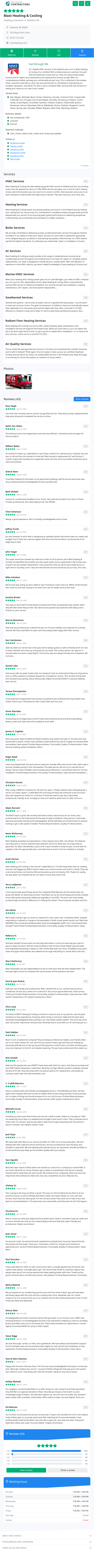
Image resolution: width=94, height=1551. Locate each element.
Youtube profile (17, 156)
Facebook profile (17, 143)
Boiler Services (15, 227)
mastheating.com (18, 42)
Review (35, 55)
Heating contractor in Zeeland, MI (21, 20)
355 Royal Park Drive (20, 32)
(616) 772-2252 (17, 37)
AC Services (13, 251)
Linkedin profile (17, 149)
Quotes (82, 55)
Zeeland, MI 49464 (19, 27)
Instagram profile (17, 152)
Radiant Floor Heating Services (26, 320)
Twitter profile (16, 146)
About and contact (12, 1536)
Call (59, 55)
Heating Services (16, 204)
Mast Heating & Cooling (23, 15)
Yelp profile (15, 159)
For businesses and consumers (17, 1542)
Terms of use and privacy (14, 1548)
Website (12, 55)
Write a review (68, 1470)
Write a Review (82, 399)
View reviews (26, 1470)
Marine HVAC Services (20, 274)
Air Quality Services (18, 344)
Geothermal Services (19, 297)
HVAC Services (15, 181)
